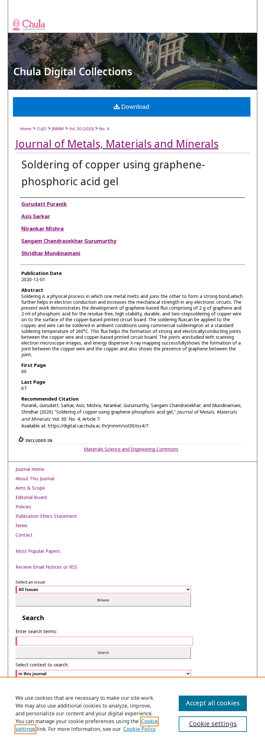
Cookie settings (213, 724)
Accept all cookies (213, 703)
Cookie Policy (139, 729)
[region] (132, 713)
